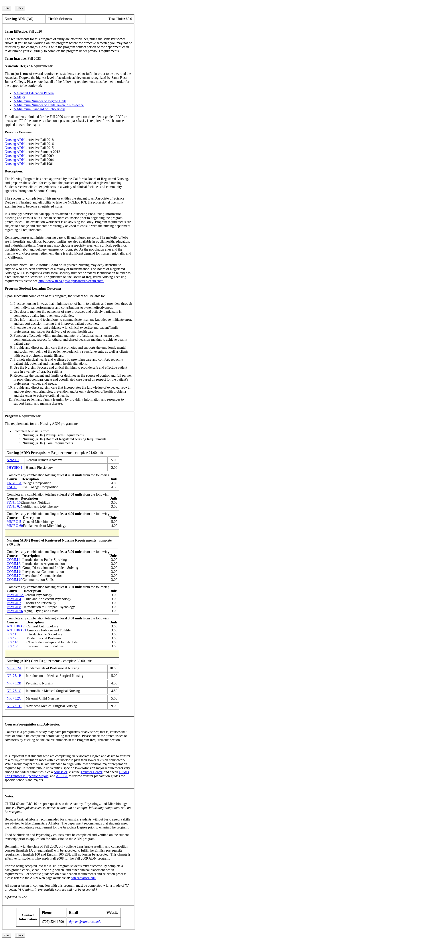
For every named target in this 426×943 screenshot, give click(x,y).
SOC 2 (11, 638)
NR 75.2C (14, 698)
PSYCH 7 (14, 603)
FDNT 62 (14, 506)
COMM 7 (14, 575)
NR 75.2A (14, 668)
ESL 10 (12, 487)
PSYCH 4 (14, 599)
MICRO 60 (15, 526)
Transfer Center (91, 772)
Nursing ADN (15, 140)
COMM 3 (14, 563)
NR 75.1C (14, 691)
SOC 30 (12, 646)
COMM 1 (14, 559)
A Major (19, 97)
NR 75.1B (14, 676)
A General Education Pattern (34, 93)
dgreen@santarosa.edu (85, 921)
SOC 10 (12, 642)
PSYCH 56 (15, 611)
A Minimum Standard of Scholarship (39, 109)
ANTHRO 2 (16, 626)
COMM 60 (14, 579)
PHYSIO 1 (14, 467)
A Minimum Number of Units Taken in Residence (49, 105)
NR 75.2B (14, 683)
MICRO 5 (14, 522)
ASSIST (62, 776)
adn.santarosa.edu (83, 878)
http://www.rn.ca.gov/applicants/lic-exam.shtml (71, 281)
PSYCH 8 (14, 607)
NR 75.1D (14, 706)
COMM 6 (14, 571)
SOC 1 (11, 634)
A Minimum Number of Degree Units (40, 101)
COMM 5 (14, 567)
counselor (60, 772)
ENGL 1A (14, 483)
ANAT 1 (13, 460)
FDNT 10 (14, 502)
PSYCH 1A (15, 595)
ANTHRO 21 (16, 630)
